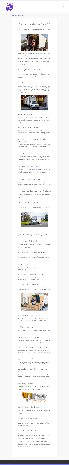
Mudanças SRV (5, 462)
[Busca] (62, 5)
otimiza (26, 209)
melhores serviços (22, 92)
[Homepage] (9, 7)
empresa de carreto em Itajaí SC (34, 169)
